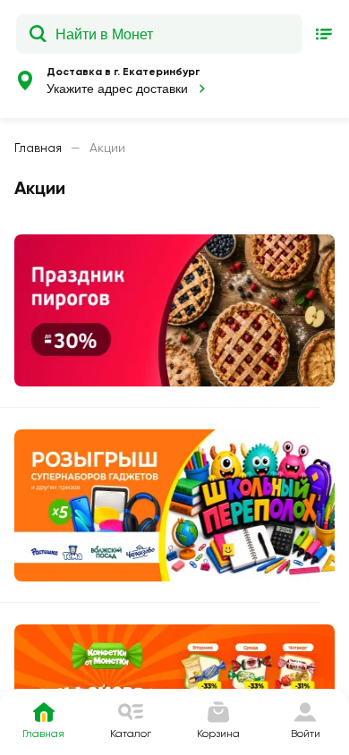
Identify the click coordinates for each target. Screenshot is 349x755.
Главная (38, 147)
